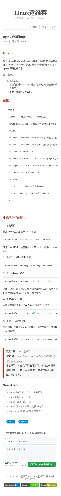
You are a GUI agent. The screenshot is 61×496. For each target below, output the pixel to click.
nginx (23, 41)
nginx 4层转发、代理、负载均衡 (26, 392)
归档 (44, 27)
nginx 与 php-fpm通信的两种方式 (26, 406)
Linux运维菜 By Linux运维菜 (29, 476)
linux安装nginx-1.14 (19, 396)
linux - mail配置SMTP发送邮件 (25, 411)
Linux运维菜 (30, 12)
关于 (54, 27)
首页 (35, 27)
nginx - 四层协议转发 (20, 401)
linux (11, 421)
